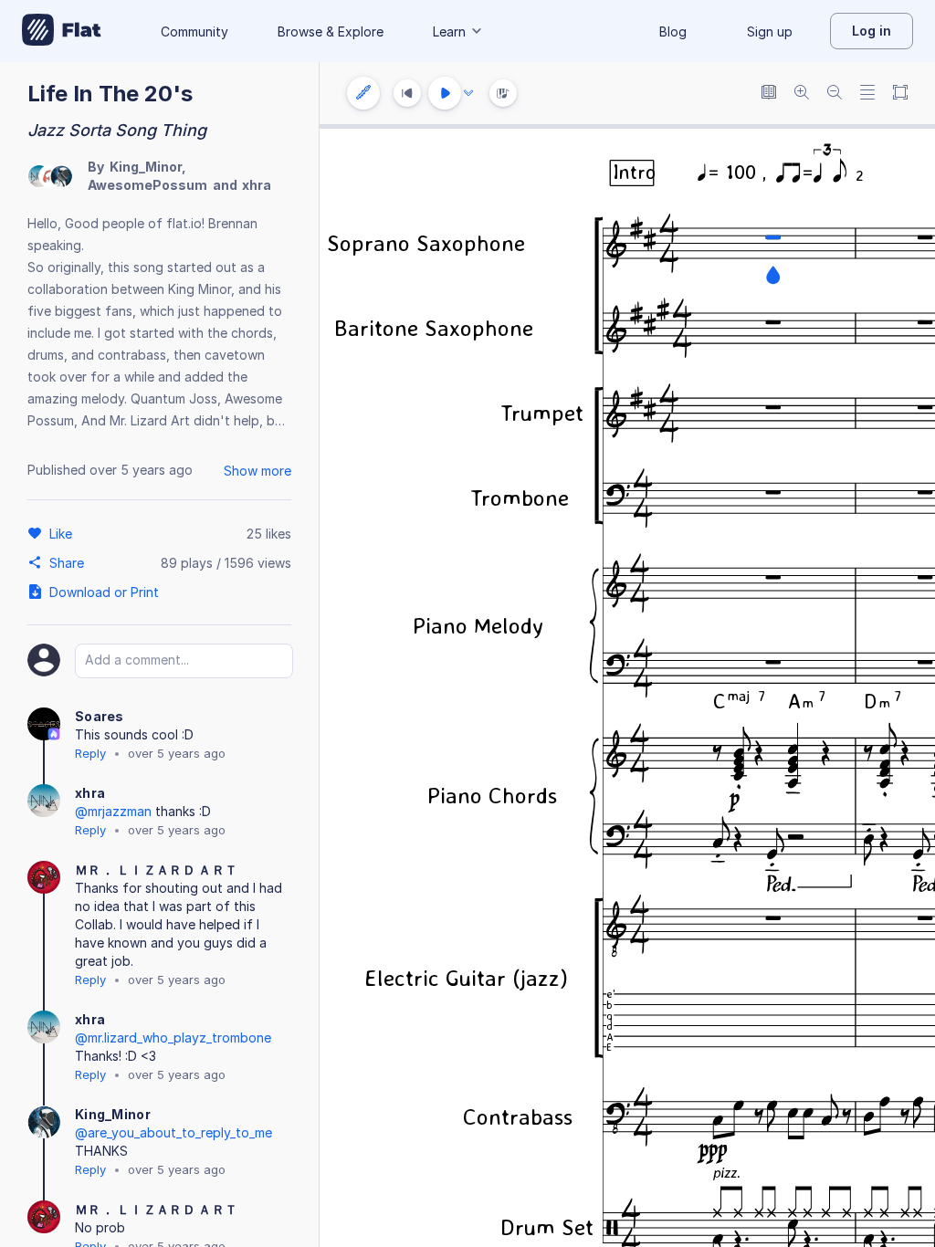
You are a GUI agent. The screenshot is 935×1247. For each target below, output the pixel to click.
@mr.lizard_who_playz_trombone (173, 1037)
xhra (256, 185)
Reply (90, 753)
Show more (257, 470)
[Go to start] (407, 93)
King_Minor (146, 166)
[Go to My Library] (61, 31)
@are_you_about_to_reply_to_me (173, 1132)
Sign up (770, 31)
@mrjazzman (113, 811)
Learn (449, 31)
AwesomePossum (147, 185)
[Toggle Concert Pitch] (768, 93)
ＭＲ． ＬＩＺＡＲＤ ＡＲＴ (156, 869)
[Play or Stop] (444, 93)
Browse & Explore (330, 31)
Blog (673, 31)
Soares (99, 716)
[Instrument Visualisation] (503, 93)
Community (194, 31)
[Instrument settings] (363, 93)
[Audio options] (468, 93)
